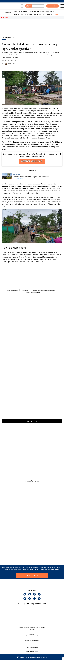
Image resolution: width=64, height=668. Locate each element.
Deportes (53, 11)
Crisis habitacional (12, 290)
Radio (56, 14)
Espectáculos (18, 14)
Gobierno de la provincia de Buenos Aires (44, 290)
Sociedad (33, 11)
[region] (32, 31)
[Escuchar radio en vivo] (38, 6)
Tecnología (29, 14)
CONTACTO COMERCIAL (32, 647)
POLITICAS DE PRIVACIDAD (32, 644)
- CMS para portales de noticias (33, 657)
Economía (24, 11)
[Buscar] (22, 6)
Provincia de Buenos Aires (33, 292)
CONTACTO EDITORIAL (32, 651)
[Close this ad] (63, 658)
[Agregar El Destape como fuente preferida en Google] (32, 67)
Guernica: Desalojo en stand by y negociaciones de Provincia (31, 177)
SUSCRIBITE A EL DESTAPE (31, 161)
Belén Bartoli (12, 63)
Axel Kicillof (25, 290)
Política (17, 11)
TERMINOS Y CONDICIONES (32, 640)
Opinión (49, 14)
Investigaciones (39, 14)
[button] (4, 80)
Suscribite (32, 575)
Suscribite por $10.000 (52, 6)
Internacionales (43, 11)
